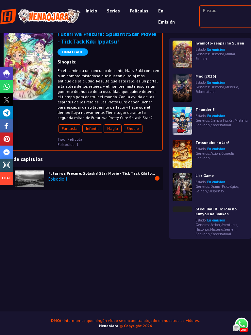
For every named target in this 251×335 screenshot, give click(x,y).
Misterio (231, 87)
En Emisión (166, 16)
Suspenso (216, 191)
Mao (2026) (205, 76)
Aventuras (229, 224)
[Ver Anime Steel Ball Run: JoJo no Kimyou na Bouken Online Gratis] (182, 209)
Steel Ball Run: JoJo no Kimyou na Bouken (216, 211)
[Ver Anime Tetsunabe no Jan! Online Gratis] (182, 154)
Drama (215, 186)
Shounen (202, 125)
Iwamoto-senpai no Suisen (219, 43)
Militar (230, 54)
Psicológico (230, 186)
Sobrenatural (205, 91)
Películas (139, 11)
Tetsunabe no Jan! (212, 142)
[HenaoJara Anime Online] (40, 16)
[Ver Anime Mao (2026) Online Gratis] (182, 87)
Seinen (201, 58)
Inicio (91, 11)
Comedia (228, 153)
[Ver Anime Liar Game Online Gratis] (182, 187)
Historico (217, 54)
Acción (215, 153)
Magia (112, 128)
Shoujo (132, 128)
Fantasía (69, 128)
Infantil (92, 128)
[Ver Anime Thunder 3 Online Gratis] (182, 121)
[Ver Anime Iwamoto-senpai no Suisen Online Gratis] (182, 54)
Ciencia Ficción (221, 120)
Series (113, 11)
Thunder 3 (205, 109)
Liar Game (204, 175)
